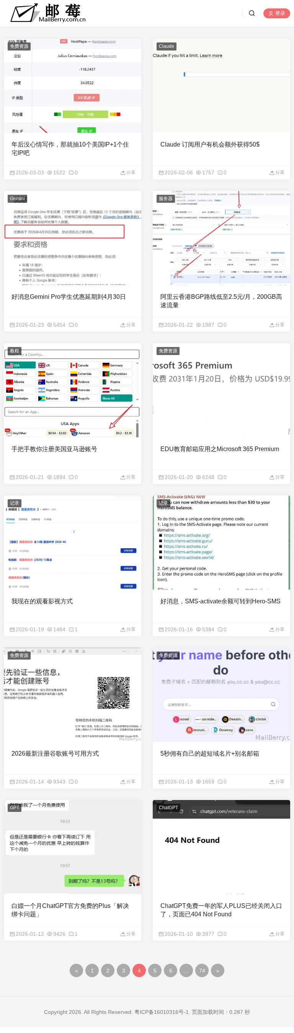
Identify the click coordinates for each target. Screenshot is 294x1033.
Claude (166, 46)
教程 (14, 351)
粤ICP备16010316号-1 (161, 1012)
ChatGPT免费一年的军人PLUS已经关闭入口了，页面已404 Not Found (221, 910)
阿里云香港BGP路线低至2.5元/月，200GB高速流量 (221, 300)
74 (202, 971)
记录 (14, 503)
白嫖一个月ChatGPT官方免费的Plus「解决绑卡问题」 (70, 910)
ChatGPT (168, 807)
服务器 (166, 198)
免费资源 (19, 46)
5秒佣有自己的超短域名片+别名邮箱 (209, 753)
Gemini (17, 198)
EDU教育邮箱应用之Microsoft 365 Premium (219, 449)
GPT (14, 807)
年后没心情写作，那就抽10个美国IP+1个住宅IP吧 (70, 148)
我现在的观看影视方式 (42, 601)
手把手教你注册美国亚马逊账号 (54, 449)
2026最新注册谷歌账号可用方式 (55, 753)
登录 (279, 13)
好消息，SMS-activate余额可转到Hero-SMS (220, 601)
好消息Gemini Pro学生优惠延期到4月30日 (68, 296)
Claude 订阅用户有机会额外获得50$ (210, 144)
